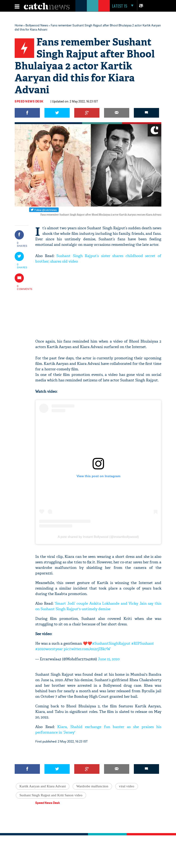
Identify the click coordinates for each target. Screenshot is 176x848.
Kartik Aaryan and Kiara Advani (42, 786)
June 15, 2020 (109, 659)
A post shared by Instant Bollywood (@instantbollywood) (98, 537)
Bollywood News (36, 25)
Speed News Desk (29, 101)
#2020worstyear (49, 649)
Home (19, 25)
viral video (126, 786)
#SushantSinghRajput (111, 643)
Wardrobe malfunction (92, 786)
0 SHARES (22, 244)
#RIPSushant (142, 643)
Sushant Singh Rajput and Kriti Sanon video (50, 795)
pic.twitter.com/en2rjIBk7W (87, 649)
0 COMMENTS (22, 287)
